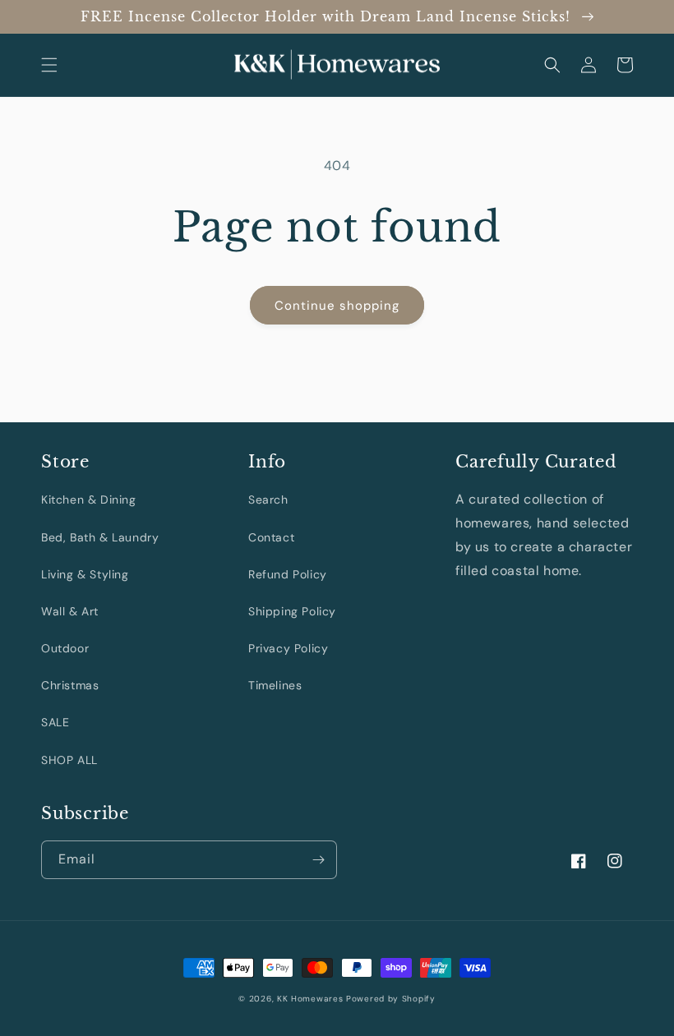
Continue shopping (337, 305)
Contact (271, 537)
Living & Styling (85, 574)
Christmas (70, 685)
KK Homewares (310, 998)
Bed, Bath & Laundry (100, 537)
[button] (49, 65)
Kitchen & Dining (88, 499)
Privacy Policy (288, 648)
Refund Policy (287, 574)
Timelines (275, 685)
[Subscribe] (318, 859)
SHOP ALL (69, 760)
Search (268, 499)
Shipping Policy (292, 611)
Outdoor (65, 648)
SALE (55, 722)
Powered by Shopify (391, 998)
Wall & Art (70, 611)
